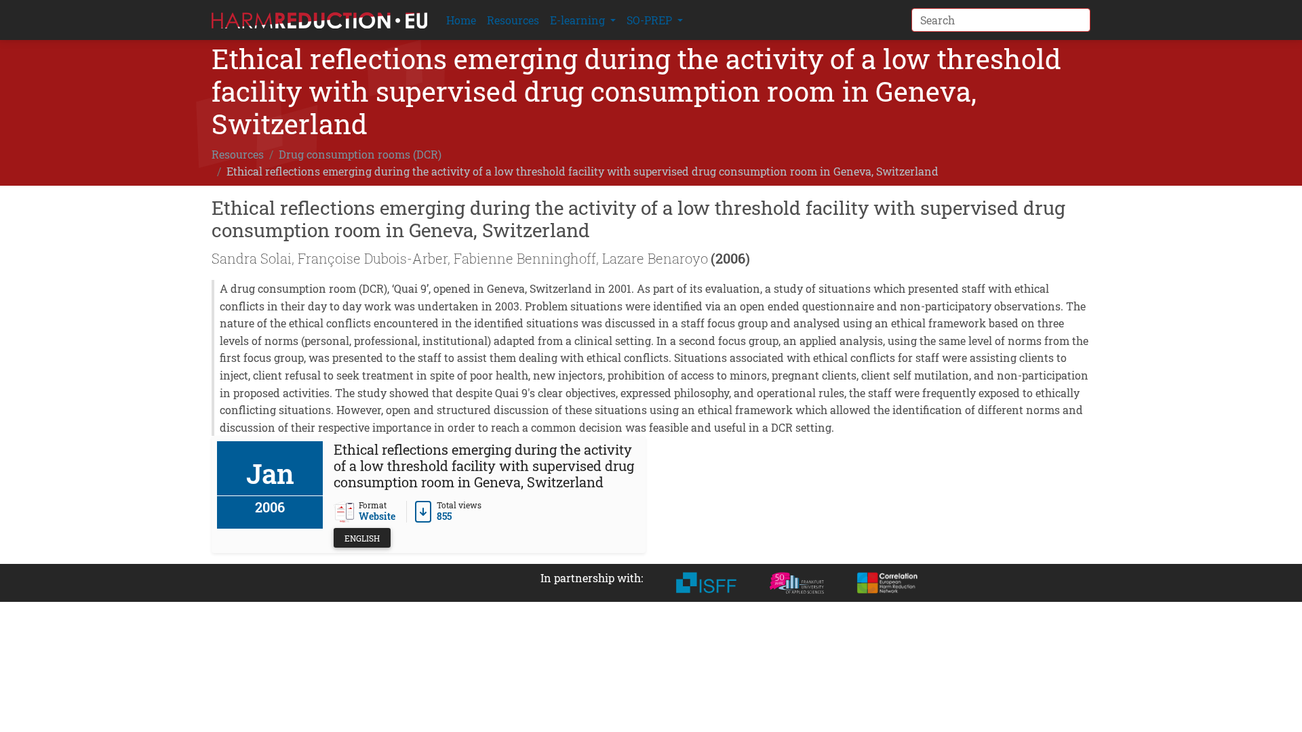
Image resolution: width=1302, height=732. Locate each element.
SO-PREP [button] (651, 20)
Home (461, 20)
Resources (513, 20)
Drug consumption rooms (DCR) (360, 154)
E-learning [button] (579, 20)
